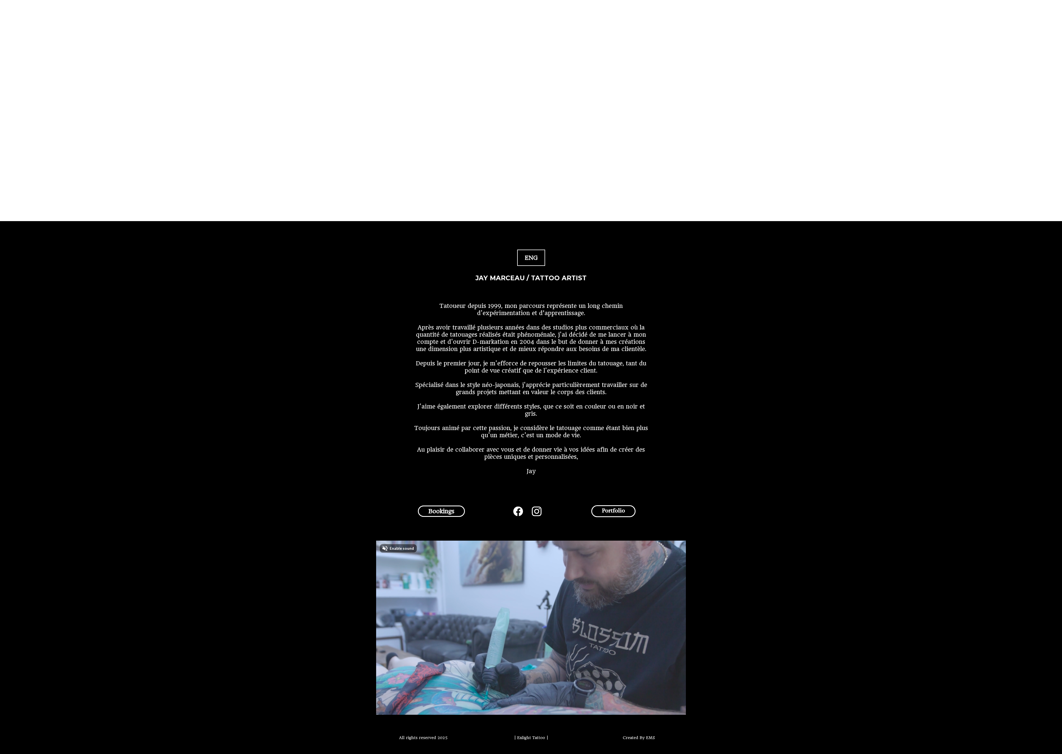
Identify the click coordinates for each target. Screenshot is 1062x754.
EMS (650, 737)
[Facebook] (518, 511)
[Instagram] (536, 511)
